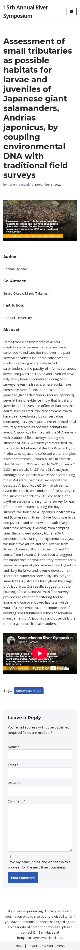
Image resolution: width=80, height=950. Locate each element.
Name (14, 746)
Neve (19, 945)
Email (13, 765)
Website (14, 783)
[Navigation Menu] (71, 11)
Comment (16, 801)
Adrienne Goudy (19, 185)
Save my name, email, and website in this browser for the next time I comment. (39, 864)
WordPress (56, 945)
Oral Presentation (28, 690)
